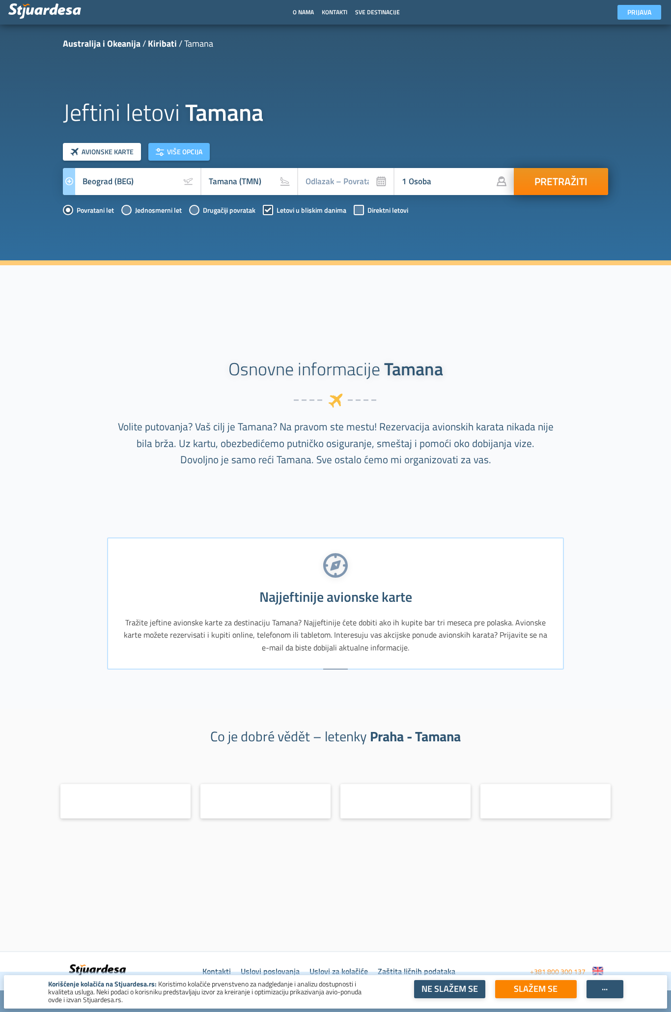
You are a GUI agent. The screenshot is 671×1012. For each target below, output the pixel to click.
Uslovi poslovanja (270, 971)
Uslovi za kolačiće (338, 971)
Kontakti (216, 971)
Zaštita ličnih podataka (416, 971)
